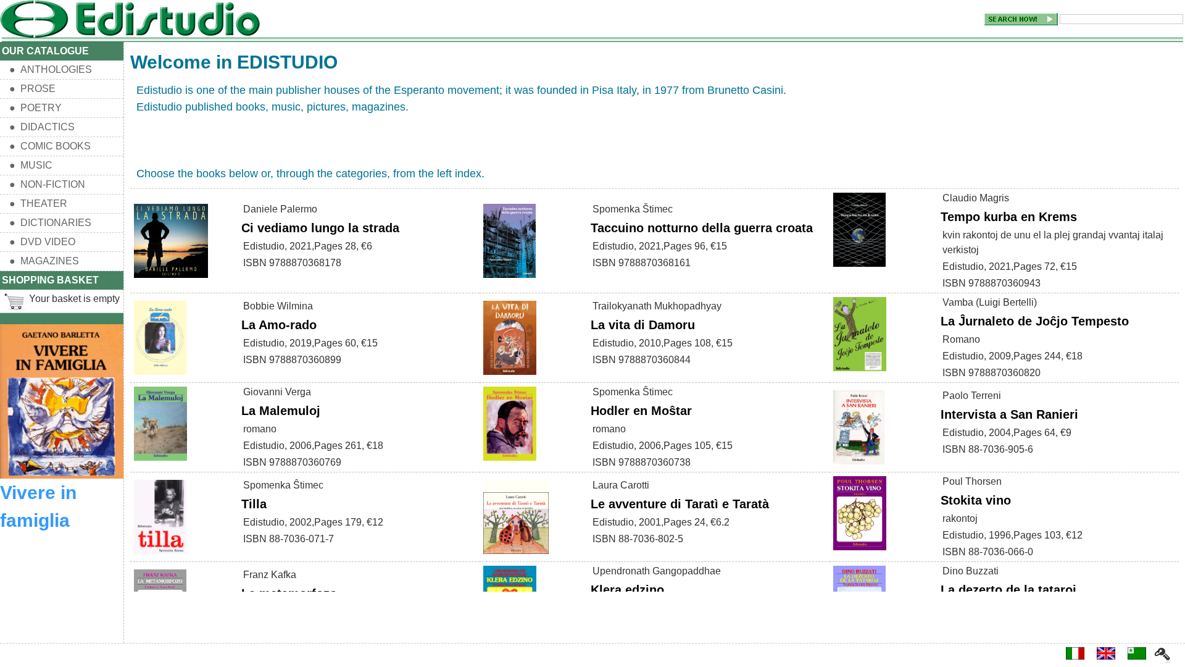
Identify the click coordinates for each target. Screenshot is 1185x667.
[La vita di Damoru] (510, 375)
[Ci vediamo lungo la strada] (171, 278)
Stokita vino (976, 500)
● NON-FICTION (47, 184)
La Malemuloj (280, 410)
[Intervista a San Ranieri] (859, 464)
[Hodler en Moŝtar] (510, 461)
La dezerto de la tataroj (1008, 590)
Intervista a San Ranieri (1009, 414)
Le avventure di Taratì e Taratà (682, 504)
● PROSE (32, 88)
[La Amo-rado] (160, 375)
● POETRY (35, 108)
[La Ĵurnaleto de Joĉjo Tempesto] (860, 371)
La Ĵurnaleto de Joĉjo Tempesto (1035, 321)
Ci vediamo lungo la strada (320, 228)
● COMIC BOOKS (50, 146)
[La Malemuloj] (160, 461)
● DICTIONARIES (50, 222)
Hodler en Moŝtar (641, 410)
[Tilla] (160, 554)
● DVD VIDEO (42, 242)
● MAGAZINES (44, 261)
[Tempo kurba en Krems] (859, 267)
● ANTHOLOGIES (50, 69)
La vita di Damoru (643, 325)
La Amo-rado (279, 325)
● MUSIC (30, 165)
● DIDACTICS (42, 127)
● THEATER (38, 203)
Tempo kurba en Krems (1009, 217)
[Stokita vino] (860, 550)
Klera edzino (627, 590)
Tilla (254, 504)
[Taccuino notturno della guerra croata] (509, 278)
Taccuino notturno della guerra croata (702, 228)
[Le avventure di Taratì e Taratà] (516, 554)
